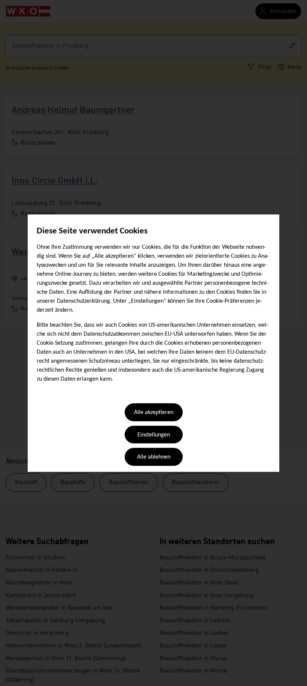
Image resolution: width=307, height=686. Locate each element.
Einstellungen (153, 435)
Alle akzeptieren (153, 413)
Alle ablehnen (153, 457)
